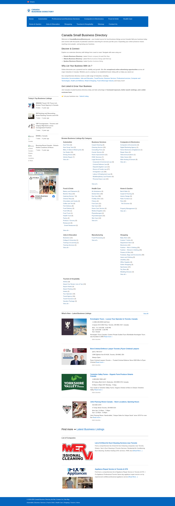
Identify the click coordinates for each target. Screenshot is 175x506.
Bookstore (66, 238)
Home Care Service (98, 208)
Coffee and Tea (68, 203)
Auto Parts (66, 145)
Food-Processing (97, 238)
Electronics (123, 245)
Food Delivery (67, 208)
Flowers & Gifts (125, 252)
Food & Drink (113, 19)
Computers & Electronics (94, 19)
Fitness (94, 201)
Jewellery (123, 259)
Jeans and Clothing (126, 257)
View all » (66, 159)
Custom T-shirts (125, 240)
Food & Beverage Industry (105, 81)
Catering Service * (69, 196)
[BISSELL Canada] (31, 139)
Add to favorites (96, 339)
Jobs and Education (87, 78)
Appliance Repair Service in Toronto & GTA (111, 469)
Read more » (108, 336)
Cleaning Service (97, 147)
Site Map (107, 56)
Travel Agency (67, 296)
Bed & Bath (124, 191)
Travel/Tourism (99, 78)
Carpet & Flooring (126, 194)
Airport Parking (68, 289)
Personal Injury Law (99, 179)
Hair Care (95, 206)
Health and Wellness (77, 81)
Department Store (126, 242)
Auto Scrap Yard (68, 147)
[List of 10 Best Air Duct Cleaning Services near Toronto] (77, 462)
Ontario (32, 2)
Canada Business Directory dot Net (45, 499)
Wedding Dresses (126, 272)
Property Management (127, 208)
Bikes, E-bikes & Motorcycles (72, 150)
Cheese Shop (67, 198)
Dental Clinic (96, 194)
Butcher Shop (67, 194)
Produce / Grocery (69, 220)
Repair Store (124, 152)
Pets (121, 201)
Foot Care (95, 203)
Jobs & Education (53, 24)
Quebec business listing (95, 61)
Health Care (127, 19)
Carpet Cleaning (97, 145)
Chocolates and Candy (70, 201)
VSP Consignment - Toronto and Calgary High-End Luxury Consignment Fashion (47, 125)
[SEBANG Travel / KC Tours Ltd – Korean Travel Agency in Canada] (31, 106)
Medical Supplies (97, 211)
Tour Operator (67, 294)
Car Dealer (66, 152)
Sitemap (101, 24)
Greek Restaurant (70, 225)
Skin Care (95, 218)
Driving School (67, 154)
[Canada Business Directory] (43, 200)
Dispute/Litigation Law (100, 167)
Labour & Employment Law (101, 174)
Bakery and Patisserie (70, 191)
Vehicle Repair (67, 157)
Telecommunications (126, 154)
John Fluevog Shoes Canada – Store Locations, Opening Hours (114, 402)
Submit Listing (84, 96)
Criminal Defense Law (100, 164)
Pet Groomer (125, 203)
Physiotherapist (97, 213)
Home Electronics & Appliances (130, 150)
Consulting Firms (97, 150)
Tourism (72, 502)
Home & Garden (35, 24)
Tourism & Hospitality (85, 24)
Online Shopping (125, 264)
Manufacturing (97, 235)
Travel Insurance (68, 298)
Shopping (68, 24)
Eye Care (95, 196)
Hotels (65, 291)
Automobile (30, 502)
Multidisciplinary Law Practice (102, 176)
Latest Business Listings (90, 429)
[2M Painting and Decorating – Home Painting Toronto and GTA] (31, 116)
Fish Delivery (67, 206)
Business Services (110, 78)
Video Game (124, 157)
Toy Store (123, 269)
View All (145, 313)
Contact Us (113, 24)
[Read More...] (137, 450)
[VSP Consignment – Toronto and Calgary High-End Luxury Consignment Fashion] (31, 126)
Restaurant (66, 223)
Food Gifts (66, 211)
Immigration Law (98, 171)
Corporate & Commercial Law (102, 162)
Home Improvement (98, 154)
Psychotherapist (97, 215)
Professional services (123, 78)
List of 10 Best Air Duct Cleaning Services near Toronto (116, 443)
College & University (69, 240)
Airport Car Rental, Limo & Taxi (73, 284)
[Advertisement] (105, 116)
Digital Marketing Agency (128, 147)
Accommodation (74, 78)
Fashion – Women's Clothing (129, 250)
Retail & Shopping (90, 81)
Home (31, 19)
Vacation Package (69, 301)
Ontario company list (94, 56)
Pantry (65, 218)
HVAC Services (96, 157)
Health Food (67, 215)
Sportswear (124, 267)
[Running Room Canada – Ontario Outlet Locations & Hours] (31, 153)
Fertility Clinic (96, 198)
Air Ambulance (96, 191)
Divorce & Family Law (100, 169)
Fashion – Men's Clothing (128, 247)
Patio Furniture (125, 198)
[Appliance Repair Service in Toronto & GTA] (77, 488)
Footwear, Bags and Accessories (130, 255)
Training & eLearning (69, 242)
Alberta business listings (95, 59)
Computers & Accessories (128, 145)
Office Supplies (125, 262)
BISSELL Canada (41, 136)
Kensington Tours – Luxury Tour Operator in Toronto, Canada (114, 319)
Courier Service (97, 152)
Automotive (42, 19)
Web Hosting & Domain (127, 159)
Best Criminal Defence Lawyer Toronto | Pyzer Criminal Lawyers (114, 349)
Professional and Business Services (66, 19)
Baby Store (123, 238)
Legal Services (96, 159)
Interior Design (125, 196)
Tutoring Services (68, 245)
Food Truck (66, 213)
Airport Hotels (67, 286)
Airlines (65, 281)
